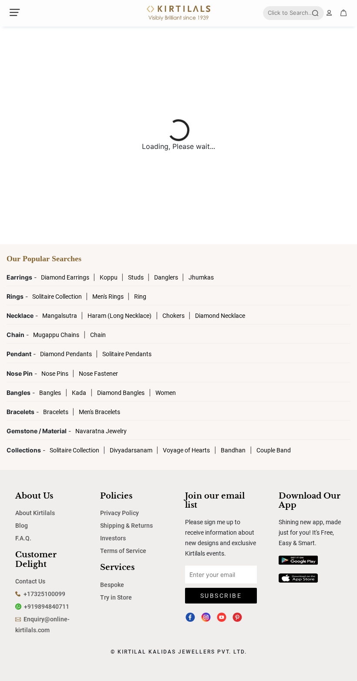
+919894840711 (46, 606)
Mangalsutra (60, 315)
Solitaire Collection (57, 296)
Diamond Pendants (66, 354)
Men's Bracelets (99, 411)
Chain (98, 334)
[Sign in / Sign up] (329, 13)
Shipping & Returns (126, 525)
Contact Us (30, 581)
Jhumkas (201, 277)
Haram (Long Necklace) (120, 315)
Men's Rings (108, 296)
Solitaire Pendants (127, 354)
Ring (140, 296)
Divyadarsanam (132, 450)
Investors (113, 538)
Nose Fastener (98, 373)
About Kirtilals (35, 512)
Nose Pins (55, 373)
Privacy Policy (119, 512)
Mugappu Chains (56, 334)
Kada (79, 392)
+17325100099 (44, 593)
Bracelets (56, 411)
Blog (21, 525)
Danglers (166, 277)
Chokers (174, 315)
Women (165, 392)
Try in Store (116, 597)
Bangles (50, 392)
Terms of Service (123, 550)
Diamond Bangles (121, 392)
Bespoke (112, 584)
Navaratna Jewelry (101, 431)
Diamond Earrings (66, 277)
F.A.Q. (23, 538)
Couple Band (273, 450)
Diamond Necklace (220, 315)
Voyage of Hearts (186, 450)
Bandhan (233, 450)
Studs (136, 277)
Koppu (109, 277)
